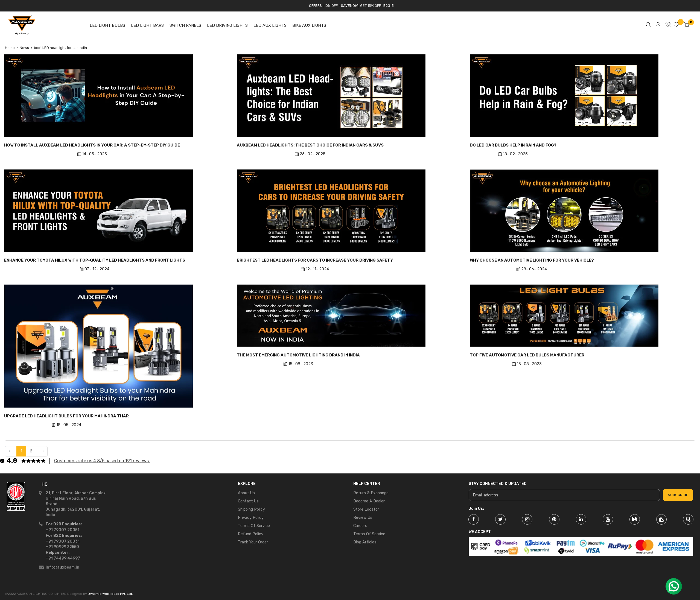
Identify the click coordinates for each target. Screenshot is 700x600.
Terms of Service (254, 525)
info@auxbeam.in (62, 567)
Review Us (362, 517)
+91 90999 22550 (62, 547)
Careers (360, 525)
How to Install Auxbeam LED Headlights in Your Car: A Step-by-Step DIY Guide (92, 145)
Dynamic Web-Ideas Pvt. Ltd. (110, 594)
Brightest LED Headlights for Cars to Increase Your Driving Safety (315, 260)
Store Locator (366, 509)
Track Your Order (253, 542)
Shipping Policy (251, 509)
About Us (246, 493)
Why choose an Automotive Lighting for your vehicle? (532, 260)
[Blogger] (661, 519)
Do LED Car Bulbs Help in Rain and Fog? (513, 145)
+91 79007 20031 (63, 541)
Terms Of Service (369, 534)
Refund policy (250, 534)
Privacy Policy (251, 517)
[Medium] (635, 519)
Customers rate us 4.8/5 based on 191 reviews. (102, 460)
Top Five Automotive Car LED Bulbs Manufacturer (527, 355)
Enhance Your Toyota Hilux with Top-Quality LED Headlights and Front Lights (94, 260)
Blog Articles (365, 542)
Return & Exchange (371, 493)
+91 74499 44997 (63, 558)
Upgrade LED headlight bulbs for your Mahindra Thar (66, 416)
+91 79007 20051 (62, 530)
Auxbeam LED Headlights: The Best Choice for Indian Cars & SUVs (310, 145)
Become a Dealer (369, 501)
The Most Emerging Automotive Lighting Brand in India (298, 355)
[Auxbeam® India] (16, 528)
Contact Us (248, 501)
